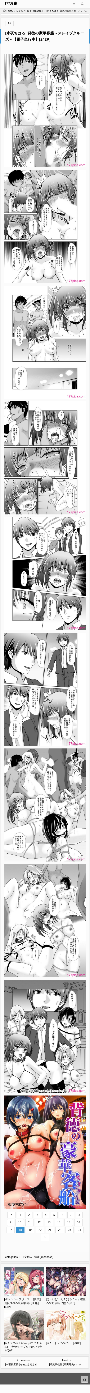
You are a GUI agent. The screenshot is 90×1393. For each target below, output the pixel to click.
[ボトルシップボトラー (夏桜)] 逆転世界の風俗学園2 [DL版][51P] (22, 1303)
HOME (9, 11)
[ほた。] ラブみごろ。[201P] (63, 1342)
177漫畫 (10, 3)
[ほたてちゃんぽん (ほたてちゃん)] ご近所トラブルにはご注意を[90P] (23, 1346)
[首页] (84, 1379)
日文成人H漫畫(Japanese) (30, 11)
